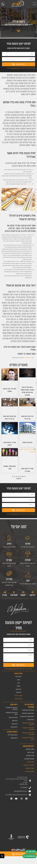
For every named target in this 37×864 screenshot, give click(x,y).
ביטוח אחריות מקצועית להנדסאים (28, 729)
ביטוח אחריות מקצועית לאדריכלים (28, 734)
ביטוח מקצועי (30, 719)
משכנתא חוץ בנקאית (28, 765)
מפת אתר (18, 692)
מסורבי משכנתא (30, 749)
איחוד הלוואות (30, 762)
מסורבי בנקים (30, 752)
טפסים (18, 686)
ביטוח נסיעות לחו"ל (13, 735)
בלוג (18, 683)
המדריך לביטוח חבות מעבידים (27, 469)
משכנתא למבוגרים (29, 771)
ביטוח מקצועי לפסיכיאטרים (27, 716)
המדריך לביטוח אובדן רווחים (9, 443)
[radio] (13, 476)
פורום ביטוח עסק (13, 717)
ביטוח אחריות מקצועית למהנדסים (28, 724)
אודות (18, 680)
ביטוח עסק (15, 720)
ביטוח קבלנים (14, 727)
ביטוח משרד (14, 724)
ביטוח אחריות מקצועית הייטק (28, 739)
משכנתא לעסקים (30, 768)
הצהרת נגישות (18, 695)
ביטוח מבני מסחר (27, 442)
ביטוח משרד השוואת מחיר (10, 467)
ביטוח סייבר (29, 184)
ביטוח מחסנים (28, 358)
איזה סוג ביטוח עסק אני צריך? (27, 417)
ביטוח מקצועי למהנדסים (28, 713)
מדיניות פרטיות (18, 699)
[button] (2, 856)
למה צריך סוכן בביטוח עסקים (9, 390)
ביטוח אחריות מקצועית (28, 710)
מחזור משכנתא (30, 755)
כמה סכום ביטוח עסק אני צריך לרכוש (9, 417)
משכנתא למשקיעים (29, 759)
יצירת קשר (18, 689)
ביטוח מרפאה (14, 738)
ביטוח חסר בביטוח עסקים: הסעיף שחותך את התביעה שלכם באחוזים (27, 391)
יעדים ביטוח (18, 676)
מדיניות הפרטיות (15, 68)
